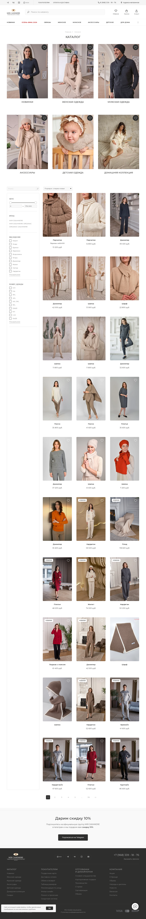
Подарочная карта (48, 873)
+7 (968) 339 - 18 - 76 (126, 855)
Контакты (113, 895)
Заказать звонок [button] (131, 859)
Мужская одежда (14, 881)
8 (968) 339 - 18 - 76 (108, 2)
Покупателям (44, 2)
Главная (68, 32)
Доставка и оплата (48, 877)
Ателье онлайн (47, 892)
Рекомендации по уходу (51, 888)
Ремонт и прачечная (49, 895)
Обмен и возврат (48, 881)
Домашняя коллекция (16, 892)
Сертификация (81, 890)
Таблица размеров (48, 884)
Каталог (77, 32)
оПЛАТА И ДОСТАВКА (61, 2)
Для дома (125, 22)
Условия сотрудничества (85, 876)
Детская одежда (14, 888)
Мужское (77, 22)
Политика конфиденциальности (73, 912)
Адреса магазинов (131, 2)
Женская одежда (14, 877)
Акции (112, 873)
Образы (47, 22)
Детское (110, 22)
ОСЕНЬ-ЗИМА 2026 (29, 22)
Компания (116, 869)
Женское (62, 22)
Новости (113, 888)
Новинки (11, 22)
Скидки (10, 895)
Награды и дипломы (118, 884)
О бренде (114, 877)
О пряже (78, 887)
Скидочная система (49, 899)
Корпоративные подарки (85, 880)
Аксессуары (93, 22)
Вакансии (113, 892)
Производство (81, 883)
